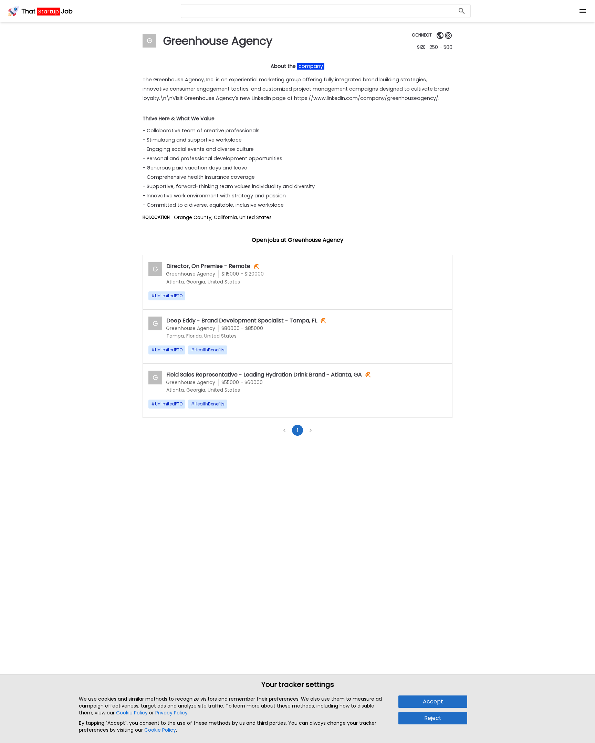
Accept (433, 701)
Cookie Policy (132, 712)
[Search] (462, 11)
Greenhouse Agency (190, 273)
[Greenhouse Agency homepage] (440, 35)
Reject (432, 718)
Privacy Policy (171, 712)
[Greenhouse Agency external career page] (448, 35)
